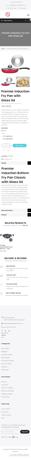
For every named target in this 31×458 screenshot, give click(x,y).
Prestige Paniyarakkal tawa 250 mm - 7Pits (6, 247)
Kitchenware (5, 370)
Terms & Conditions (7, 388)
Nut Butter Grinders (7, 355)
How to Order (13, 456)
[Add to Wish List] (4, 150)
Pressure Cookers (6, 364)
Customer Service (23, 456)
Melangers (4, 351)
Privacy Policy (5, 397)
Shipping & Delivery (7, 394)
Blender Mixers (5, 358)
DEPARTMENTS (8, 20)
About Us (4, 382)
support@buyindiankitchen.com (17, 5)
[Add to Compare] (8, 150)
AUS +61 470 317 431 (17, 2)
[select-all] (25, 225)
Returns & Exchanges (7, 391)
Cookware (4, 367)
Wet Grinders (5, 348)
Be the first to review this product (11, 103)
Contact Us (4, 385)
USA (2, 337)
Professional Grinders (7, 361)
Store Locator (22, 8)
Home (3, 48)
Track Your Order (12, 8)
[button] (4, 335)
